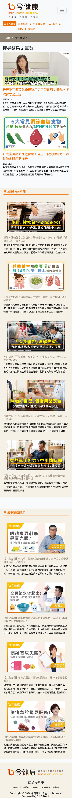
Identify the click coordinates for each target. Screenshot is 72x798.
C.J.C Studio (44, 796)
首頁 (7, 37)
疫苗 (54, 24)
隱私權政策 (16, 787)
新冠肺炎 (23, 24)
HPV (20, 28)
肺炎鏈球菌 (40, 24)
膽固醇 (31, 28)
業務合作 (36, 787)
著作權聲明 (46, 787)
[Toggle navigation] (62, 10)
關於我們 (26, 787)
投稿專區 (56, 787)
